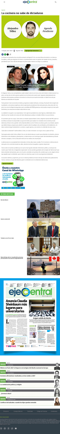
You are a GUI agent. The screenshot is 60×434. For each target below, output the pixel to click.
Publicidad (30, 411)
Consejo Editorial (18, 411)
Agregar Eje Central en (32, 50)
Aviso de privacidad (4, 417)
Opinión (3, 10)
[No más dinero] (43, 208)
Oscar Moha (10, 381)
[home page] (30, 2)
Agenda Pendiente (7, 163)
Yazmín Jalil (10, 390)
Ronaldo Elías (10, 365)
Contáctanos (54, 411)
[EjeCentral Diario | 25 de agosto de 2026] (30, 316)
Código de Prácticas (42, 411)
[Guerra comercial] (43, 227)
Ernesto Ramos (11, 373)
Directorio (6, 411)
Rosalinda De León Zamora (11, 400)
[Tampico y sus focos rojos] (43, 247)
